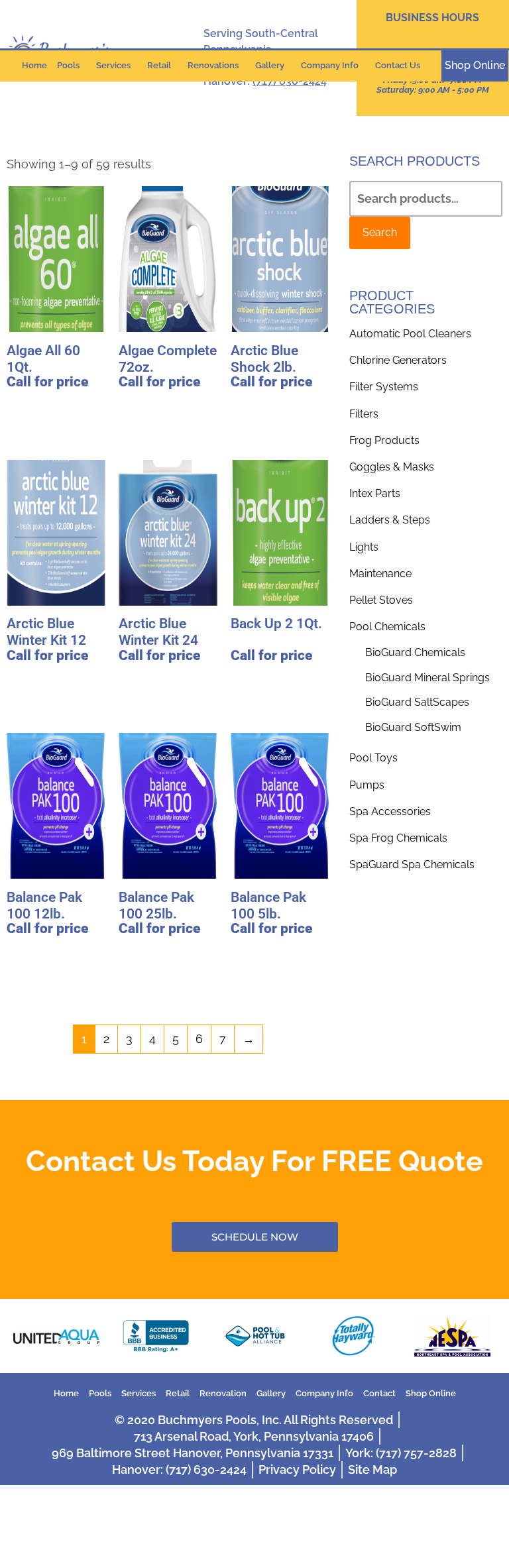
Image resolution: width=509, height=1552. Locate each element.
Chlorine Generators (398, 360)
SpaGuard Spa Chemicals (412, 864)
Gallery (269, 65)
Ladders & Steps (389, 520)
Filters (363, 414)
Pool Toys (373, 757)
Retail (159, 65)
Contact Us (397, 65)
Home (34, 65)
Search (380, 232)
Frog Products (384, 440)
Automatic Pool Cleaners (410, 333)
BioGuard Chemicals (415, 652)
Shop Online (431, 1393)
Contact (379, 1393)
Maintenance (380, 573)
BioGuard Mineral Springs (427, 677)
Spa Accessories (390, 811)
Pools (68, 65)
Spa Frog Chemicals (398, 838)
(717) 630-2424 (290, 81)
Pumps (366, 785)
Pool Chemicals (387, 626)
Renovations (213, 65)
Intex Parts (374, 493)
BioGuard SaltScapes (417, 702)
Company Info (330, 65)
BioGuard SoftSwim (413, 727)
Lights (363, 547)
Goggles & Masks (391, 467)
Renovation (223, 1393)
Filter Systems (383, 386)
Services (113, 65)
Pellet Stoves (381, 600)
